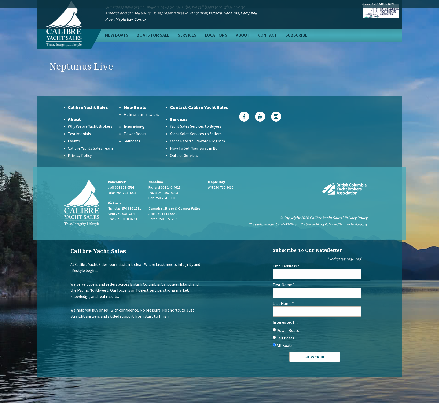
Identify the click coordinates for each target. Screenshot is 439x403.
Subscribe (296, 35)
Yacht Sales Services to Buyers (195, 126)
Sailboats (132, 140)
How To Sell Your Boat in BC (194, 148)
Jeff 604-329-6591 (121, 187)
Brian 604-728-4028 (122, 192)
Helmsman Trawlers (141, 114)
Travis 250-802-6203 (163, 192)
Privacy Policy (80, 155)
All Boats (285, 345)
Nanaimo (231, 12)
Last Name (283, 303)
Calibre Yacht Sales (88, 107)
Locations (216, 35)
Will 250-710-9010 (220, 187)
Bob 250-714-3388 (161, 198)
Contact (267, 35)
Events (74, 140)
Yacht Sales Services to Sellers (196, 133)
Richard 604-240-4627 (164, 187)
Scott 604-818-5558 (162, 213)
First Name (283, 284)
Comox (140, 19)
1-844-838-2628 (383, 4)
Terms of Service (349, 224)
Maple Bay (123, 19)
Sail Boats (285, 337)
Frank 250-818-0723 (122, 219)
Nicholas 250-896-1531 (124, 208)
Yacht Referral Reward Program (197, 140)
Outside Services (184, 155)
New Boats (116, 35)
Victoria (215, 12)
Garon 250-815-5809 (163, 219)
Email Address (286, 265)
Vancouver (198, 12)
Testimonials (79, 133)
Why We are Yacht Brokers (90, 126)
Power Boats (135, 133)
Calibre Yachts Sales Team (90, 148)
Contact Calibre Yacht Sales (199, 107)
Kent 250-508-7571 (122, 213)
